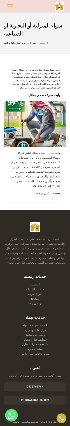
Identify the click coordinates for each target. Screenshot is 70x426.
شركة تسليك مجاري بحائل (40, 80)
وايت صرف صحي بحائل (30, 87)
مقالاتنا (35, 298)
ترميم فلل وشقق (35, 334)
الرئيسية (35, 284)
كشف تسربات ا (38, 325)
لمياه (26, 325)
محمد (16, 421)
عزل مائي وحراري (35, 330)
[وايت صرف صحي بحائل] (35, 124)
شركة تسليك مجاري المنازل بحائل (45, 77)
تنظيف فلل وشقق (35, 339)
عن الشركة (35, 294)
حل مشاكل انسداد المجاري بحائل (26, 73)
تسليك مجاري (35, 349)
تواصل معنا (35, 303)
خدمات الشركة (35, 289)
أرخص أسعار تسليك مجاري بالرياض (44, 70)
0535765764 (35, 386)
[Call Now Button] (61, 418)
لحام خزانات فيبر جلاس (35, 353)
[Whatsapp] (11, 415)
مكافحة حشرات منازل (35, 344)
